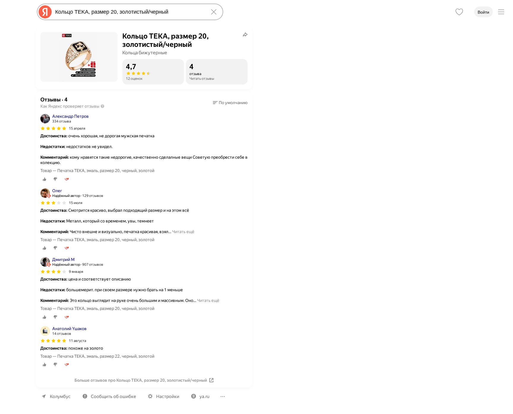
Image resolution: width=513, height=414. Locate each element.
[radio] (44, 179)
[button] (230, 102)
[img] (53, 128)
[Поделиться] (245, 34)
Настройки (167, 396)
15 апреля (77, 128)
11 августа (77, 341)
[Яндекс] (45, 11)
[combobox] (129, 12)
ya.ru (204, 396)
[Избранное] (459, 11)
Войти (483, 12)
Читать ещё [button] (183, 231)
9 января (76, 272)
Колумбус (60, 396)
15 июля (75, 203)
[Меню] (501, 12)
